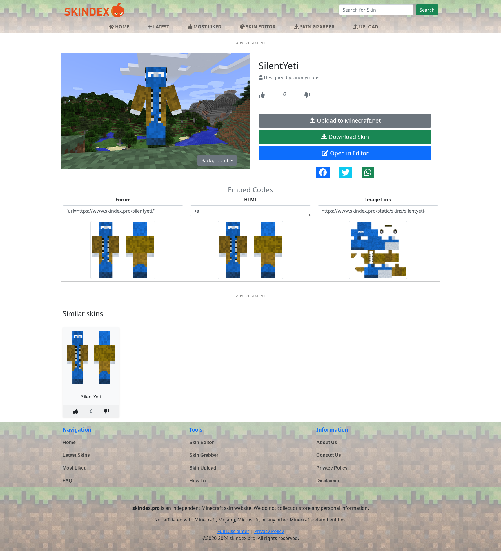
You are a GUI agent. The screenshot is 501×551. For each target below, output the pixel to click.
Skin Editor (201, 442)
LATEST (160, 26)
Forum (123, 199)
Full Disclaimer (233, 531)
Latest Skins (76, 455)
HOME (121, 26)
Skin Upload (202, 467)
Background (215, 160)
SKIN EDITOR (260, 26)
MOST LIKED (207, 26)
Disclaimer (328, 480)
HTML (250, 199)
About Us (326, 442)
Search (427, 10)
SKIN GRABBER (317, 26)
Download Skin (348, 137)
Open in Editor (348, 153)
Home (69, 442)
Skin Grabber (203, 455)
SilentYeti (91, 397)
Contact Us (328, 455)
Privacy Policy (332, 467)
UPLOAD (368, 26)
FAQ (67, 480)
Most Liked (75, 467)
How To (197, 480)
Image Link (378, 199)
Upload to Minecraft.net (348, 120)
